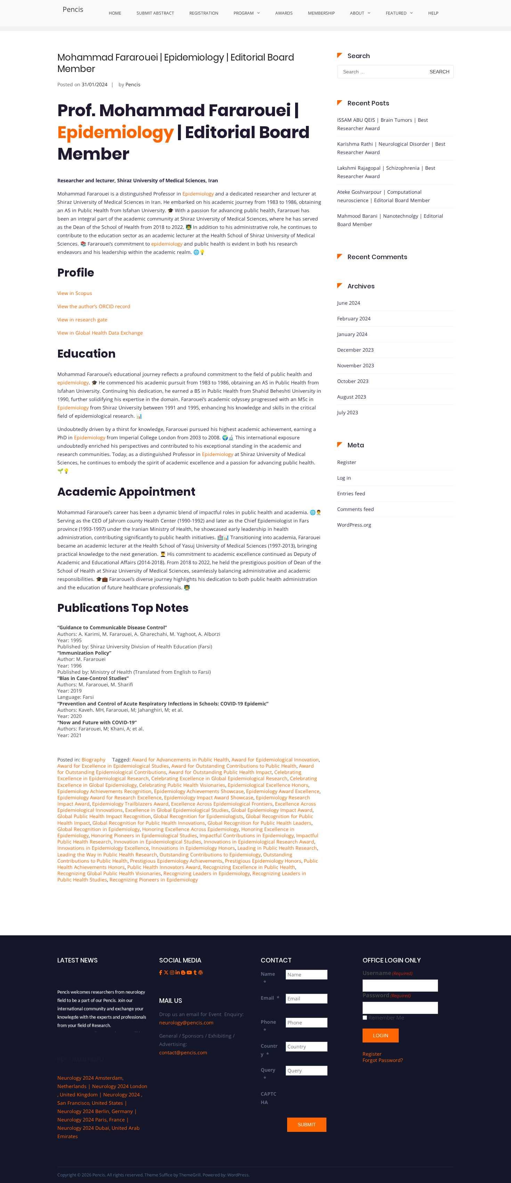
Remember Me (386, 1017)
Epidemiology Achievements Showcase (199, 791)
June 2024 (348, 302)
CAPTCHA (268, 1097)
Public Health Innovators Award (164, 867)
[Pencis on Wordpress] (200, 972)
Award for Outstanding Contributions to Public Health (234, 765)
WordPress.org (354, 524)
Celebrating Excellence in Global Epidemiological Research (219, 778)
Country (269, 1049)
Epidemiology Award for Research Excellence (109, 797)
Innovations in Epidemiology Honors (193, 848)
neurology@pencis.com (186, 1022)
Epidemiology (115, 132)
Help (433, 13)
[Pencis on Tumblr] (196, 972)
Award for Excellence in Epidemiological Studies (113, 765)
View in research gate (82, 319)
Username (388, 973)
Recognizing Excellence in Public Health (249, 867)
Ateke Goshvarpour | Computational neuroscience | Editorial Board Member (383, 196)
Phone (268, 1025)
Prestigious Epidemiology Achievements (176, 860)
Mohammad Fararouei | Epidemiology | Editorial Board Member (175, 63)
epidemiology (166, 243)
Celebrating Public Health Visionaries (182, 785)
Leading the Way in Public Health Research (107, 854)
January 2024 (352, 334)
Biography (93, 759)
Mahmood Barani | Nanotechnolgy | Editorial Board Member (390, 220)
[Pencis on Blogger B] (184, 972)
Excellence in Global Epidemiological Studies (177, 810)
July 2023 (347, 412)
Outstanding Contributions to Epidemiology (210, 854)
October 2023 (352, 381)
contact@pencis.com (183, 1052)
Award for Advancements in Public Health (180, 759)
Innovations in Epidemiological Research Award (259, 841)
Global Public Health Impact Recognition (104, 816)
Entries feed (351, 493)
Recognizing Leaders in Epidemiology (206, 873)
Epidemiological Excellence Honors (268, 785)
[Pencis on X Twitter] (167, 972)
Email (270, 997)
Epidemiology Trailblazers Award (130, 803)
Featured (396, 13)
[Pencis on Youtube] (190, 972)
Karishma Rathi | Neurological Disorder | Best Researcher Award (391, 148)
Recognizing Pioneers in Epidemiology (154, 879)
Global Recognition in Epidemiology (98, 829)
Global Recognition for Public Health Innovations (148, 823)
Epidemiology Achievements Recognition (104, 791)
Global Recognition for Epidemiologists (198, 816)
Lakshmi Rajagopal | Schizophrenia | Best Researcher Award (386, 172)
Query (268, 1073)
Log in (344, 477)
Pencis (73, 9)
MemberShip (321, 13)
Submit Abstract (155, 13)
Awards (284, 13)
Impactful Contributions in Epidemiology (247, 835)
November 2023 (355, 365)
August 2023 (351, 396)
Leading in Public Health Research (277, 848)
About (357, 13)
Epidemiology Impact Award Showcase (208, 797)
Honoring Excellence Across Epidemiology (190, 829)
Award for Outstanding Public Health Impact (220, 772)
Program (244, 13)
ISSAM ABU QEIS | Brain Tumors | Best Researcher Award (382, 124)
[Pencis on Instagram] (173, 972)
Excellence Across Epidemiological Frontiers (222, 803)
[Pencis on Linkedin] (178, 972)
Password (387, 995)
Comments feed (355, 509)
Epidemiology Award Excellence (282, 791)
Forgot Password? (383, 1060)
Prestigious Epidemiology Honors (263, 860)
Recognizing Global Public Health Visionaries (109, 873)
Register (346, 462)
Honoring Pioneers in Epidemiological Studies (144, 835)
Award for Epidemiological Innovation (275, 759)
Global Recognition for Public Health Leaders (259, 823)
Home (115, 13)
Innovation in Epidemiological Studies (157, 841)
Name (268, 977)
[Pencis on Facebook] (161, 972)
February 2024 (354, 318)
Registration (203, 13)
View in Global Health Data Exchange (100, 332)
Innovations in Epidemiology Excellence (103, 848)
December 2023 (355, 349)
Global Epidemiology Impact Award (272, 810)
